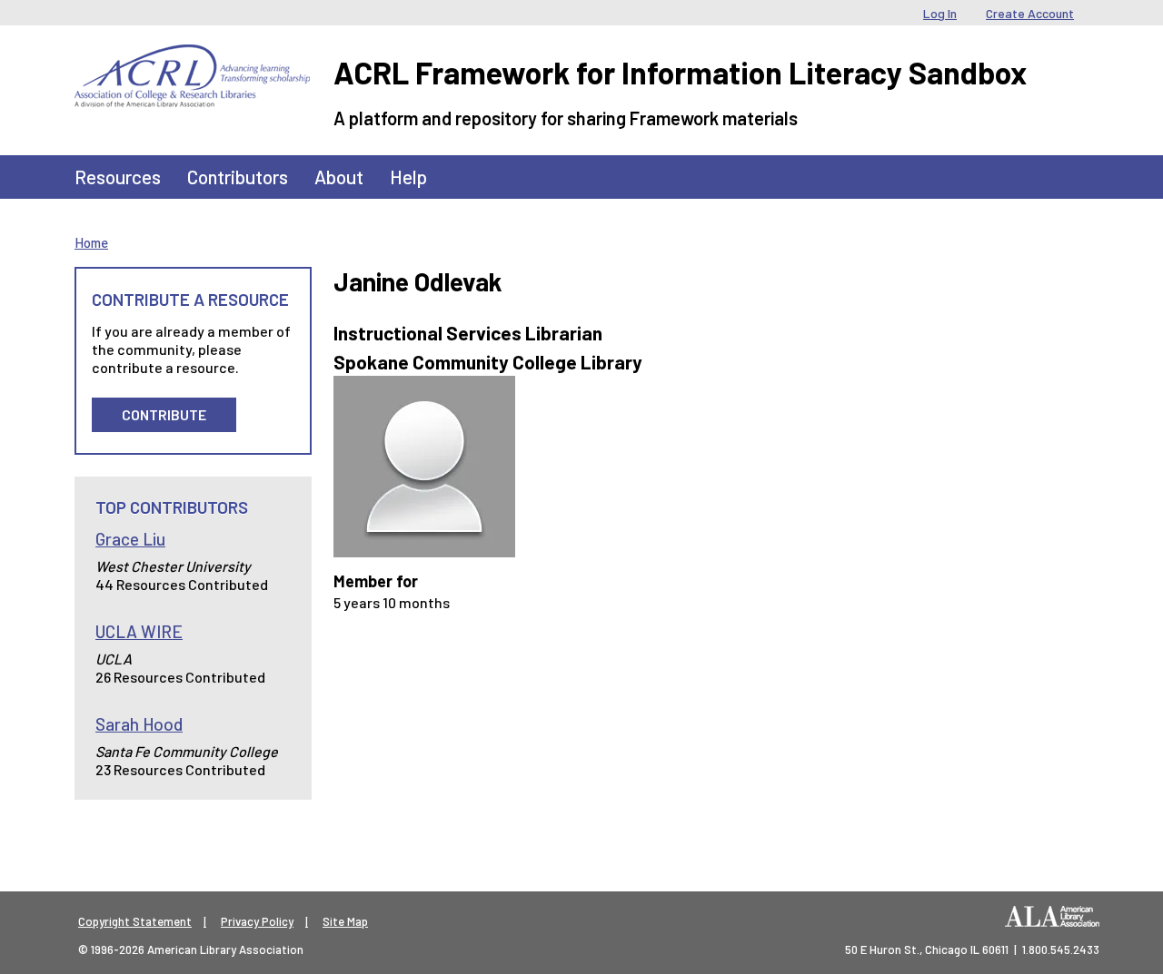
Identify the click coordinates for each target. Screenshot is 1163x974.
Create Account (1030, 13)
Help (408, 176)
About (338, 176)
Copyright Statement (135, 921)
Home (91, 242)
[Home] (192, 58)
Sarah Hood (139, 723)
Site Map (345, 921)
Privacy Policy (257, 921)
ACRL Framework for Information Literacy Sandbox (680, 72)
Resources (118, 176)
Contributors (237, 176)
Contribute (164, 414)
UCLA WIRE (139, 631)
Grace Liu (130, 538)
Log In (940, 13)
